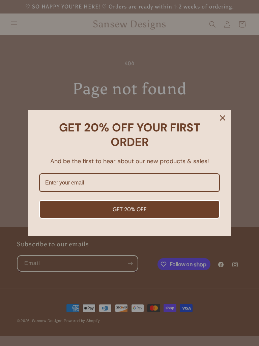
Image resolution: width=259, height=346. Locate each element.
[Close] (222, 118)
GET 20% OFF (130, 209)
